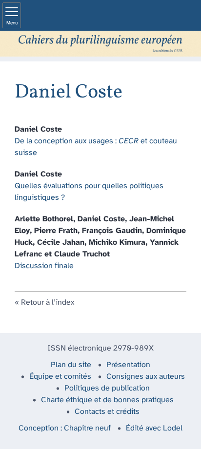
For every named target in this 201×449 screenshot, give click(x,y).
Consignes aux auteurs (145, 376)
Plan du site (71, 365)
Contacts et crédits (107, 412)
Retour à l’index (47, 302)
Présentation (128, 365)
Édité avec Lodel (154, 428)
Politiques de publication (107, 388)
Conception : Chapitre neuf (65, 428)
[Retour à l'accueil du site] (100, 44)
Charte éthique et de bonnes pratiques (107, 400)
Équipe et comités (60, 376)
